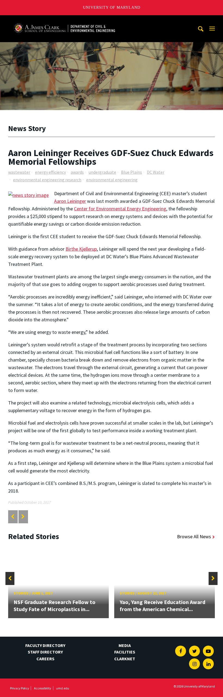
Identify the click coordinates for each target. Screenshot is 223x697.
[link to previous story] (12, 517)
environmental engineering (112, 179)
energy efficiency (50, 172)
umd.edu (62, 688)
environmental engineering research (47, 179)
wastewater (19, 172)
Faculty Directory (45, 645)
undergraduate (102, 172)
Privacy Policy (19, 688)
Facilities (124, 652)
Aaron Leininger (70, 201)
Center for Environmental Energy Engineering (120, 209)
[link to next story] (23, 517)
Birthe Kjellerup (81, 249)
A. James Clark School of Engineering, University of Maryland (64, 20)
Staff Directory (45, 652)
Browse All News (194, 536)
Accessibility (42, 688)
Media (125, 645)
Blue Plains (131, 172)
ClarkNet (124, 658)
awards (77, 172)
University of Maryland (111, 7)
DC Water (155, 172)
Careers (45, 658)
